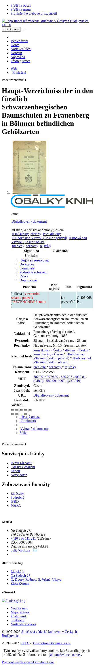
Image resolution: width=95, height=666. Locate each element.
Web (14, 68)
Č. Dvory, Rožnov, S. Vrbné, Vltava (36, 579)
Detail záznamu (21, 463)
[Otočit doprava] (17, 414)
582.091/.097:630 (46, 377)
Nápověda (18, 57)
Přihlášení (18, 72)
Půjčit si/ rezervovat (34, 260)
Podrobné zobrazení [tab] (33, 272)
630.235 (67, 377)
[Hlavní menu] (23, 30)
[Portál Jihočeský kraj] (19, 601)
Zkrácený (17, 493)
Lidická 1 (17, 571)
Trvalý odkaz (29, 417)
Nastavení (26, 662)
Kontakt (16, 53)
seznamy (32, 246)
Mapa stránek (20, 612)
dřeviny (35, 234)
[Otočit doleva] (12, 414)
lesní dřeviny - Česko (48, 354)
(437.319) (74, 381)
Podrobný (17, 497)
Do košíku (26, 264)
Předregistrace (20, 61)
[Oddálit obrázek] (17, 410)
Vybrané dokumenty (34, 429)
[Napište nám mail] (35, 550)
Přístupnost (18, 616)
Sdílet (23, 433)
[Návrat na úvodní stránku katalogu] (45, 21)
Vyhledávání (19, 41)
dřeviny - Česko (76, 350)
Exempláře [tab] (26, 268)
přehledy (18, 246)
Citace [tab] (23, 276)
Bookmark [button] (27, 421)
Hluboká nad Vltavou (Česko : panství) (39, 238)
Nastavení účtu (21, 49)
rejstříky (45, 246)
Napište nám (19, 608)
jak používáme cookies (65, 654)
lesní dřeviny (52, 234)
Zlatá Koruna (20, 583)
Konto (15, 45)
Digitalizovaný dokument (29, 221)
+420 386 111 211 (23, 538)
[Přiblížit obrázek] (12, 410)
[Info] (30, 410)
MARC (16, 505)
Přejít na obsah (21, 5)
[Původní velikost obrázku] (21, 410)
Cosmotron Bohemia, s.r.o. (51, 643)
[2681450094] (81, 301)
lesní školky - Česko (47, 350)
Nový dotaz (19, 475)
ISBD (15, 501)
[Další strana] (25, 414)
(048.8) (38, 381)
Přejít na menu (21, 9)
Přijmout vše (10, 662)
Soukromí (17, 620)
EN (4, 25)
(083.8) (80, 377)
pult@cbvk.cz (20, 550)
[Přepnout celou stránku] (25, 410)
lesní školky (20, 234)
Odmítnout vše (43, 662)
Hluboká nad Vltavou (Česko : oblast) (62, 360)
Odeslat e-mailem (23, 467)
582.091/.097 (56, 381)
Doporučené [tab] (28, 280)
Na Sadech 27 (20, 575)
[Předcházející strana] (21, 414)
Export (15, 471)
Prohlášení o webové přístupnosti (34, 13)
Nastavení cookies (23, 624)
